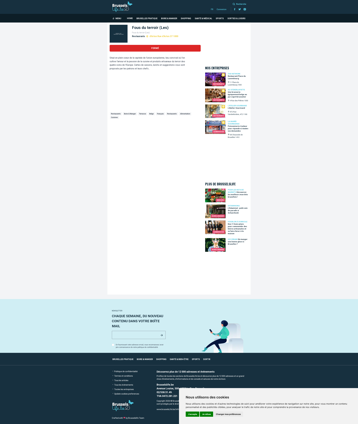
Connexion (221, 9)
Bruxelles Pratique (146, 18)
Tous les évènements (123, 385)
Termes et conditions (123, 376)
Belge (151, 114)
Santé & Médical (203, 18)
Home (130, 18)
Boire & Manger (169, 18)
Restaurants (116, 114)
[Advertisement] (155, 141)
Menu (118, 18)
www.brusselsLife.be (166, 409)
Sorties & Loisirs (236, 18)
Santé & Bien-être (179, 359)
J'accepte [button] (192, 414)
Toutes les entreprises (124, 389)
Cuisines (114, 117)
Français (160, 114)
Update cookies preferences (126, 394)
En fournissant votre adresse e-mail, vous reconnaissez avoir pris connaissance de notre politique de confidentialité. (139, 346)
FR (212, 9)
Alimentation (185, 114)
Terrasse (142, 114)
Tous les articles (121, 380)
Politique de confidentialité (126, 371)
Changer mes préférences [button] (228, 414)
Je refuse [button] (206, 414)
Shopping (186, 18)
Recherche (241, 4)
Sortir (206, 359)
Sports (220, 18)
